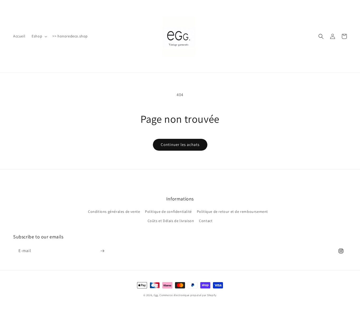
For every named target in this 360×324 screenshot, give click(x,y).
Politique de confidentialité (168, 211)
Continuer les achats (180, 144)
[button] (38, 36)
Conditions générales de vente (114, 211)
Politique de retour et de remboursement (232, 211)
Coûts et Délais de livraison (171, 220)
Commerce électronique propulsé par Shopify (187, 295)
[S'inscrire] (102, 251)
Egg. (157, 295)
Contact (205, 220)
